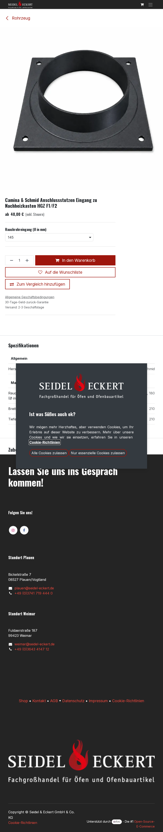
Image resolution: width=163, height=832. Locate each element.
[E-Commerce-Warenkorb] (142, 4)
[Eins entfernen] (10, 260)
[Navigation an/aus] (150, 4)
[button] (49, 453)
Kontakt (39, 701)
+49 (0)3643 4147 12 (31, 649)
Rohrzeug (20, 18)
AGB (54, 701)
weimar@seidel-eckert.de (34, 644)
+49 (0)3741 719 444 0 (33, 593)
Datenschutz (73, 701)
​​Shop (23, 701)
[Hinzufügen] (28, 260)
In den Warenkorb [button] (78, 260)
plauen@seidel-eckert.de (34, 588)
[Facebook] (24, 530)
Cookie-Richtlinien (128, 701)
